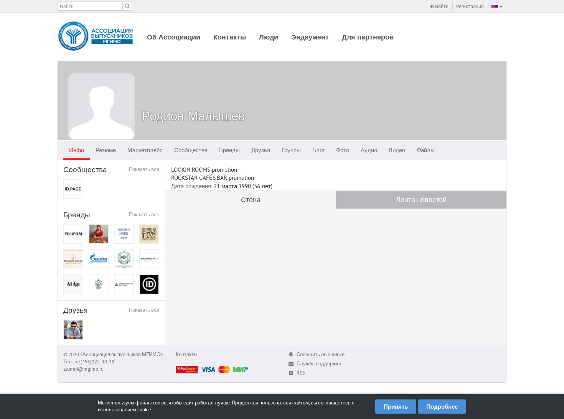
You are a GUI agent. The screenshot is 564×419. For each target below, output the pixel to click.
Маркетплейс (145, 150)
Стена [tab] (251, 199)
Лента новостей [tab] (421, 199)
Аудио (369, 150)
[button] (497, 6)
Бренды (229, 150)
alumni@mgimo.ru (83, 369)
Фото (342, 150)
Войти (441, 6)
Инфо (76, 150)
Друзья (260, 150)
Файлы (426, 150)
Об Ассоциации (173, 37)
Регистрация (470, 6)
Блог (318, 150)
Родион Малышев (193, 115)
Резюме (106, 150)
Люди (268, 37)
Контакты (229, 37)
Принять (396, 406)
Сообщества (191, 150)
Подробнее (442, 406)
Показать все (144, 169)
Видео (397, 150)
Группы (291, 150)
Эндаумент (310, 37)
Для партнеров (368, 37)
